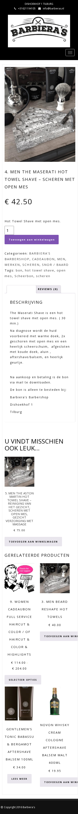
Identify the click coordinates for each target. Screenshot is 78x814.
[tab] (21, 289)
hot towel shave (39, 270)
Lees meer (19, 778)
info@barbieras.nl (53, 8)
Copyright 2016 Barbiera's (19, 807)
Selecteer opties (23, 679)
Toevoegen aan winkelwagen (32, 239)
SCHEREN (31, 264)
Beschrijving (21, 289)
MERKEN (12, 264)
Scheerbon (24, 276)
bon (19, 270)
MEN (61, 259)
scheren (43, 276)
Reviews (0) (48, 289)
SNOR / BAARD (55, 264)
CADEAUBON (43, 259)
